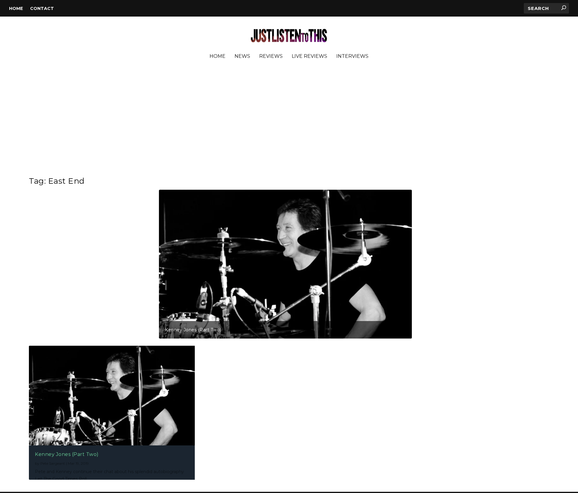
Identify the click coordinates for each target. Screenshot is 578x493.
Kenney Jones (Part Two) (193, 329)
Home (16, 8)
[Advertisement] (289, 120)
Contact (42, 8)
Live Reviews (309, 56)
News (242, 56)
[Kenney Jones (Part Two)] (112, 395)
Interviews (352, 56)
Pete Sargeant (52, 463)
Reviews (271, 56)
